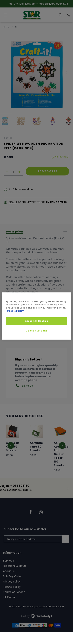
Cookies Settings (36, 330)
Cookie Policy (15, 310)
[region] (36, 316)
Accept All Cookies (36, 321)
